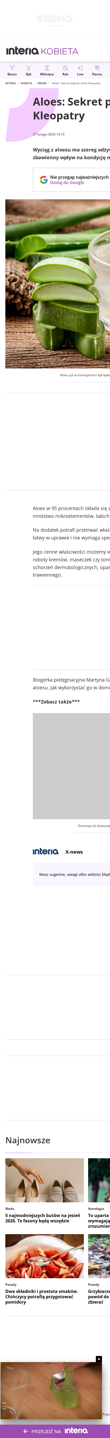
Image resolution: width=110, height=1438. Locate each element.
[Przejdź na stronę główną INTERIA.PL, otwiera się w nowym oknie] (22, 50)
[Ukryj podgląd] (99, 1359)
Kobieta (26, 83)
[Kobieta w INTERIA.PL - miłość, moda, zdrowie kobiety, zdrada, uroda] (59, 50)
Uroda (42, 83)
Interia (10, 83)
